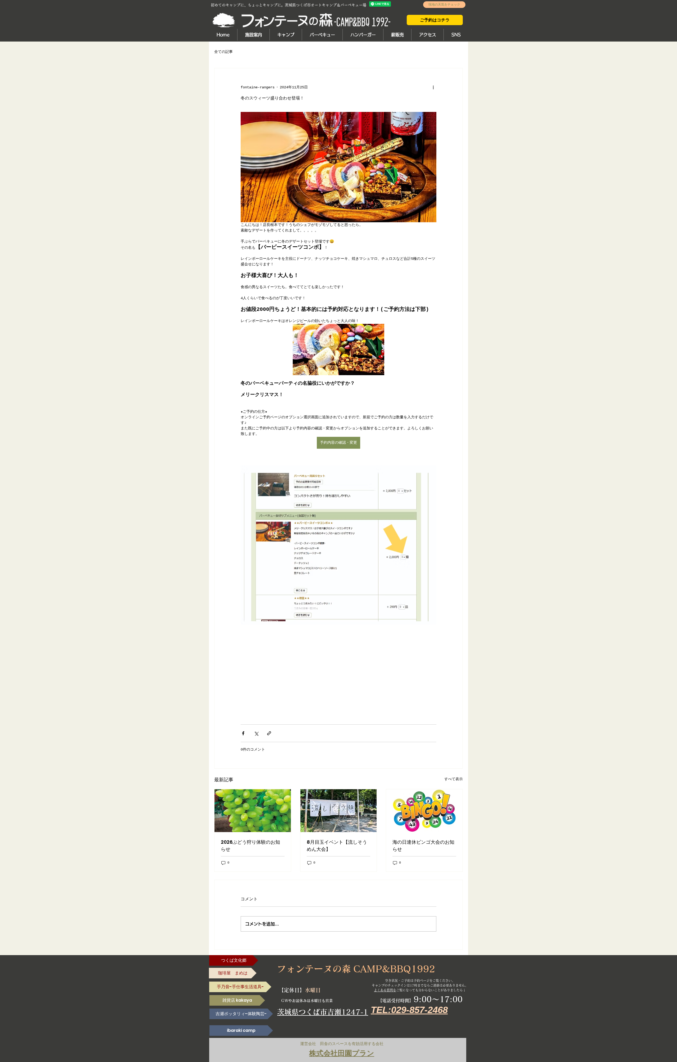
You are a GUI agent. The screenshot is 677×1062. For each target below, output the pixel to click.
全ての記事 (223, 52)
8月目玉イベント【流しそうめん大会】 (337, 845)
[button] (253, 34)
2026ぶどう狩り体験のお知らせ (250, 845)
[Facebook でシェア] (243, 733)
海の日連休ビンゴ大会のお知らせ (423, 845)
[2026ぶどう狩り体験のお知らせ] (252, 810)
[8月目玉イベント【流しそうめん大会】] (338, 810)
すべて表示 (453, 779)
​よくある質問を (385, 990)
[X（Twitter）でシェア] (256, 733)
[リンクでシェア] (269, 733)
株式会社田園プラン (341, 1053)
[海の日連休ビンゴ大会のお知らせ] (424, 810)
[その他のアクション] (433, 87)
